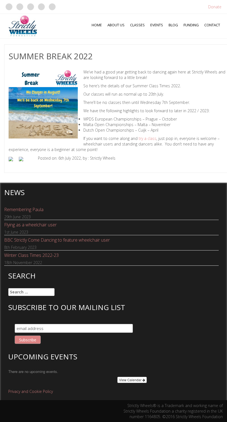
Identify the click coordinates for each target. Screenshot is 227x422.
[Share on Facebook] (13, 161)
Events (156, 24)
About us (116, 24)
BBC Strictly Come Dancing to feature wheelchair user (57, 240)
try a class (147, 138)
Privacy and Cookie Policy (30, 391)
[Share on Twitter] (23, 161)
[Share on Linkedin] (33, 159)
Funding (191, 24)
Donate (214, 6)
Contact (212, 24)
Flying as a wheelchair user (30, 225)
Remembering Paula (23, 209)
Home (97, 24)
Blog (173, 24)
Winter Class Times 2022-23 (31, 255)
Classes (137, 24)
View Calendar (130, 379)
